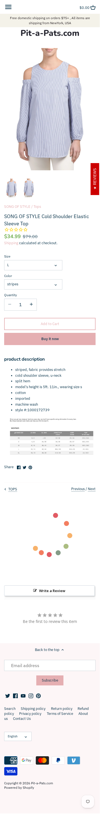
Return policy (61, 708)
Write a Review (52, 590)
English (12, 736)
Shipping (11, 243)
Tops (37, 206)
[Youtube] (23, 695)
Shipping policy (33, 708)
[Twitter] (7, 695)
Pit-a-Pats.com (50, 33)
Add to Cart (50, 323)
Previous (78, 488)
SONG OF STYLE (17, 206)
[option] (11, 188)
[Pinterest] (38, 695)
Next (92, 488)
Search (10, 708)
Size (7, 256)
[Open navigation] (8, 7)
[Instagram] (31, 695)
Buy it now (50, 338)
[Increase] (31, 304)
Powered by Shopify (19, 787)
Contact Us (22, 718)
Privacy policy (30, 713)
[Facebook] (15, 695)
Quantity (10, 295)
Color (8, 276)
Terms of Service (60, 713)
